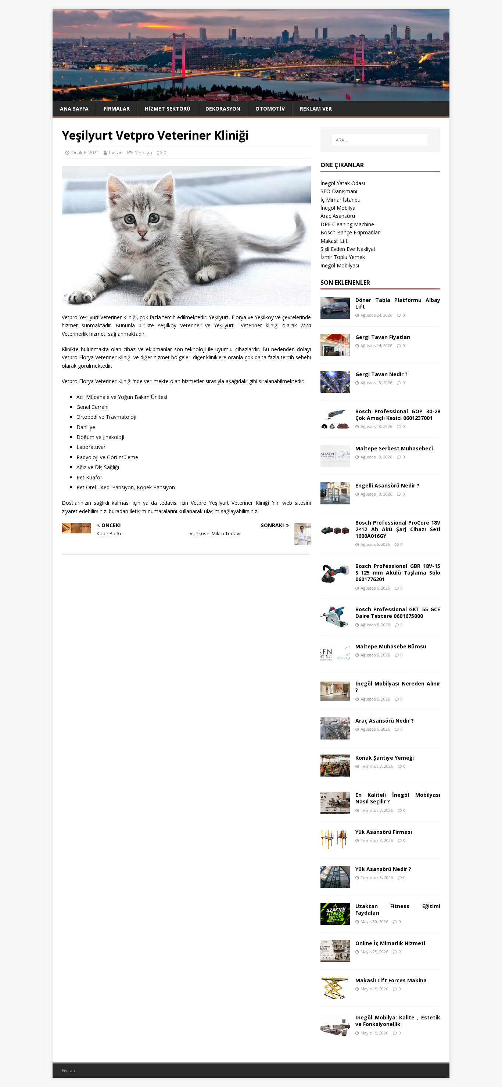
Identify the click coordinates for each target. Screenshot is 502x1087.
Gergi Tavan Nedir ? (381, 374)
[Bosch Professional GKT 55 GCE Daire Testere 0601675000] (335, 623)
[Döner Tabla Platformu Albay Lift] (335, 314)
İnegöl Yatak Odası (342, 183)
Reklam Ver (316, 108)
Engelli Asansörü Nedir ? (387, 485)
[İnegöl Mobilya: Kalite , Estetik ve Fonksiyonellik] (335, 1032)
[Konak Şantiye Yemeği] (335, 772)
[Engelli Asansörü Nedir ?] (335, 499)
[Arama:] (380, 140)
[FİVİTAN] (251, 96)
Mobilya (143, 152)
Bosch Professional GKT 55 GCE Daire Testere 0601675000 (397, 612)
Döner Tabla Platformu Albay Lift (397, 303)
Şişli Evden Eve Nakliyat (348, 248)
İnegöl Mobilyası (339, 265)
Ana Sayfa (74, 108)
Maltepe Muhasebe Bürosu (390, 646)
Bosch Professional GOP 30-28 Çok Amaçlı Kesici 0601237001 (397, 414)
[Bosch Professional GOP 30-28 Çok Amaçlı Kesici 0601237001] (335, 425)
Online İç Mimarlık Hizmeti (390, 943)
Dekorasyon (222, 108)
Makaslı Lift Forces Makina (391, 980)
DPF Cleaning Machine (347, 224)
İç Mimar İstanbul (341, 199)
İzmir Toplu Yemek (342, 256)
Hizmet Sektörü (167, 108)
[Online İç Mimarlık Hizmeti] (335, 957)
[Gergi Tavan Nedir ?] (335, 388)
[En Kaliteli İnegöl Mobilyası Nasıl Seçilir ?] (335, 809)
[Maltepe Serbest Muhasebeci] (335, 462)
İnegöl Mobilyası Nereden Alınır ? (397, 687)
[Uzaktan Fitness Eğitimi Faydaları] (335, 920)
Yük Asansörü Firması (383, 831)
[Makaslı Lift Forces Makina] (335, 994)
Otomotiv (270, 108)
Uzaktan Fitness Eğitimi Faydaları (397, 909)
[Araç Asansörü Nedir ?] (335, 735)
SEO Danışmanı (338, 191)
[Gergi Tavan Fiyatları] (335, 351)
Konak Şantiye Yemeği (384, 757)
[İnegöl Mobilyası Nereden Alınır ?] (335, 698)
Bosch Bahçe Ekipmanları (350, 232)
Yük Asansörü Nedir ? (383, 868)
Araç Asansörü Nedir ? (384, 720)
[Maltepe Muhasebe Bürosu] (335, 661)
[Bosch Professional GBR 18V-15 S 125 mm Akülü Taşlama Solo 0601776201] (335, 580)
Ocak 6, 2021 (85, 152)
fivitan (116, 152)
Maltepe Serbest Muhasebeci (394, 448)
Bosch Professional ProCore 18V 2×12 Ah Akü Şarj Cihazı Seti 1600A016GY (397, 529)
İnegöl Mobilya (337, 207)
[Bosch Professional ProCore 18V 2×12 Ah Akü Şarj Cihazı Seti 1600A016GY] (335, 536)
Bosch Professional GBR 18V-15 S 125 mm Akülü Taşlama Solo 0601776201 (397, 572)
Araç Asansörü (337, 215)
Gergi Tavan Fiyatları (382, 337)
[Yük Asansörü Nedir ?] (335, 883)
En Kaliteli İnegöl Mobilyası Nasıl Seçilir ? (397, 798)
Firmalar (117, 108)
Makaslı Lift (334, 240)
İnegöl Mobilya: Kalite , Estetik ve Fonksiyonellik (397, 1020)
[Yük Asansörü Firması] (335, 846)
